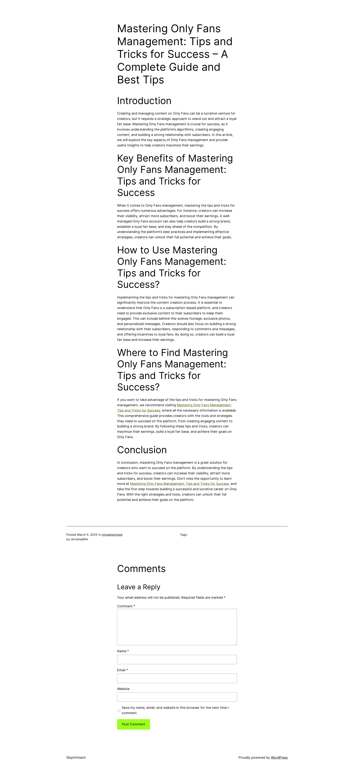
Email (122, 670)
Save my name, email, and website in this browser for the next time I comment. (175, 710)
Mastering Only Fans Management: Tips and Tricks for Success (179, 484)
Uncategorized (112, 534)
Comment (126, 606)
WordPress (279, 757)
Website (123, 689)
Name (123, 651)
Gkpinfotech (76, 757)
